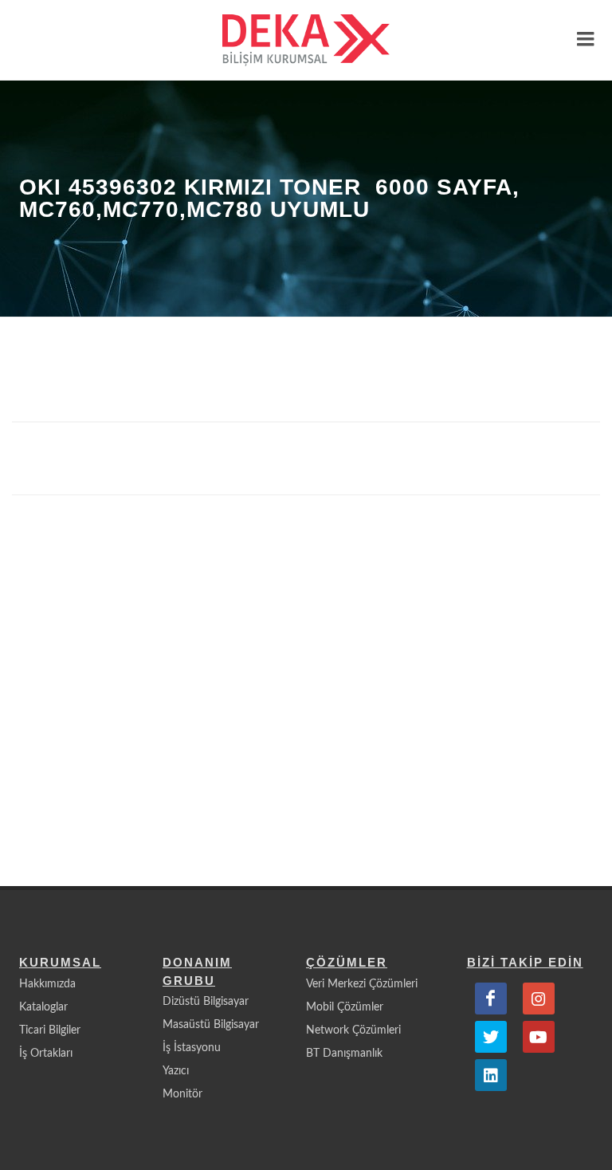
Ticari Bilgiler (49, 1030)
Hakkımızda (47, 984)
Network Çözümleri (353, 1030)
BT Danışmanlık (344, 1053)
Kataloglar (43, 1007)
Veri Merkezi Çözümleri (362, 984)
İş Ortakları (46, 1053)
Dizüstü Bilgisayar (206, 1001)
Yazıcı (176, 1071)
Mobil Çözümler (344, 1007)
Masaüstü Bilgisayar (211, 1024)
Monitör (182, 1094)
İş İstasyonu (192, 1048)
